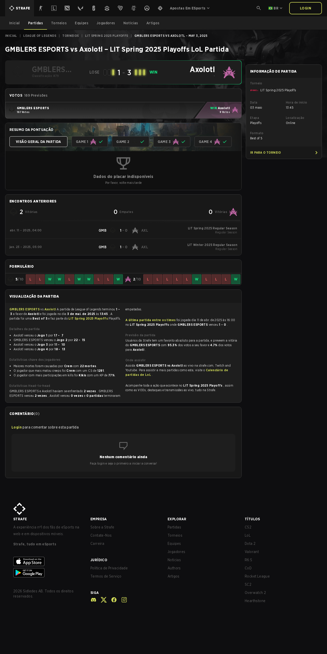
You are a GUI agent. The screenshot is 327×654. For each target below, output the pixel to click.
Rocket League (257, 576)
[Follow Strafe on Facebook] (112, 600)
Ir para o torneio (265, 152)
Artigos (174, 576)
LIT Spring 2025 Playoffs (106, 36)
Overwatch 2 (255, 593)
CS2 (248, 527)
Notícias (174, 560)
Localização (295, 118)
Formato (257, 133)
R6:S (248, 560)
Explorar (177, 519)
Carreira (97, 544)
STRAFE (20, 519)
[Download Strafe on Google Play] (47, 572)
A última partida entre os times (150, 320)
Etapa (254, 118)
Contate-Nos (101, 535)
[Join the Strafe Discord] (93, 600)
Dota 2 (250, 544)
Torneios (70, 36)
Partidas (174, 527)
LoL (248, 535)
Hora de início (296, 102)
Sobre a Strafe (102, 527)
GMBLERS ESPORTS (24, 309)
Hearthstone (255, 601)
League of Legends (39, 36)
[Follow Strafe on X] (102, 600)
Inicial (11, 36)
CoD (248, 568)
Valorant (252, 552)
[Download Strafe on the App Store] (47, 561)
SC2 (248, 584)
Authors (174, 568)
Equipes (174, 544)
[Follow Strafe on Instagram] (122, 600)
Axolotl (50, 309)
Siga (94, 593)
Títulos (252, 519)
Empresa (98, 519)
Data (254, 102)
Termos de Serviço (106, 576)
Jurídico (98, 560)
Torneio (256, 83)
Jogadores (176, 552)
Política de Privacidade (109, 568)
